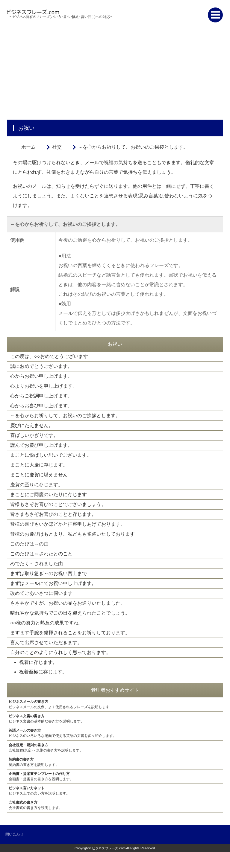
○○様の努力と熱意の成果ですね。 (46, 622)
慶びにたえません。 (31, 425)
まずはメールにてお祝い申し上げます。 (53, 583)
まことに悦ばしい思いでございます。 (51, 455)
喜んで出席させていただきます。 (46, 642)
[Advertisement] (115, 75)
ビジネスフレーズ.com (108, 848)
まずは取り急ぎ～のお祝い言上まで (48, 573)
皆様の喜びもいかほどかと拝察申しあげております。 (67, 524)
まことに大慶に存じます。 (39, 464)
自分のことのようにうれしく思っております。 (60, 652)
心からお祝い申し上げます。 (41, 376)
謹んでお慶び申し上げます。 (41, 445)
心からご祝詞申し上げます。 (41, 395)
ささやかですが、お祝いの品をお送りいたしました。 (67, 603)
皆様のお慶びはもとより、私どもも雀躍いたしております (72, 533)
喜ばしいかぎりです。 (34, 435)
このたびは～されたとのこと (41, 553)
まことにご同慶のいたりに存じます (48, 494)
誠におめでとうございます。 (41, 366)
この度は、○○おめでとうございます (49, 356)
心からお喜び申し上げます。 (41, 405)
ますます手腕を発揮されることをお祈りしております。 (70, 632)
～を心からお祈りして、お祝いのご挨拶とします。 (65, 415)
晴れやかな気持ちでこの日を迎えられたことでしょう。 (70, 612)
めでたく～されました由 (36, 563)
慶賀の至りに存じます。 (36, 484)
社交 (57, 147)
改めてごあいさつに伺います (41, 593)
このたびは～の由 (29, 543)
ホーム (28, 147)
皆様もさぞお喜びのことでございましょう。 (58, 504)
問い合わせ (14, 834)
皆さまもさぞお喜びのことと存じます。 (53, 514)
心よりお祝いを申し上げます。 (43, 385)
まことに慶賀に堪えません (39, 474)
